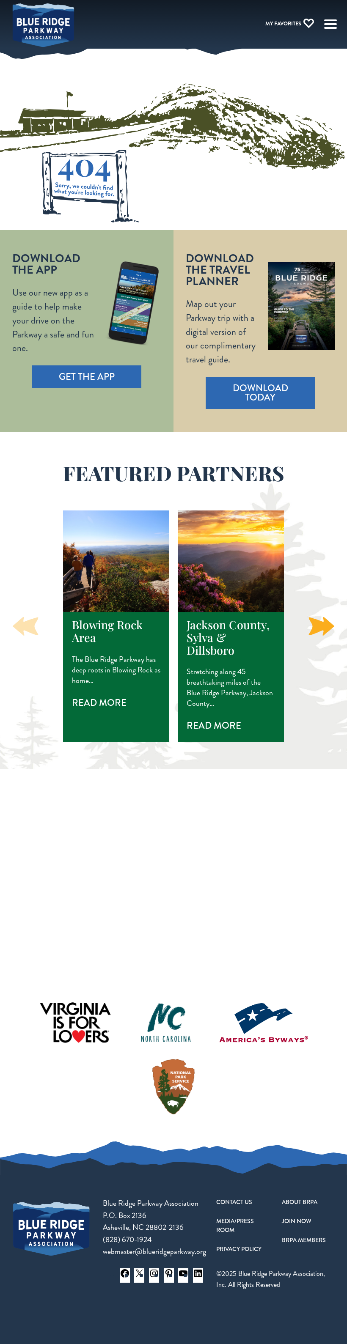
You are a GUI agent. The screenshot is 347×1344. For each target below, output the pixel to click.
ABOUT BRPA (299, 1202)
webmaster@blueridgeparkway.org (154, 1251)
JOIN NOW (296, 1221)
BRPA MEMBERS (304, 1240)
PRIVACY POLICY (239, 1249)
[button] (321, 626)
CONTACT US (234, 1202)
